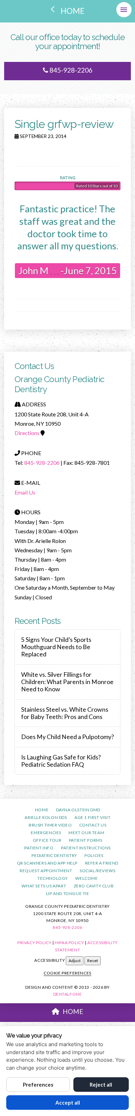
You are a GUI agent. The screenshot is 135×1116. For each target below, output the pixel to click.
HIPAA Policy (69, 942)
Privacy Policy (34, 942)
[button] (124, 9)
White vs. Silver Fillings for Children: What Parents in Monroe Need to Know (67, 682)
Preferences (38, 1084)
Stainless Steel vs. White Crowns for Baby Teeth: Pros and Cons (64, 713)
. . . (53, 270)
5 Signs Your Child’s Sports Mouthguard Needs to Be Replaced (56, 647)
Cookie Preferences (67, 973)
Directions (27, 433)
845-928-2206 (70, 70)
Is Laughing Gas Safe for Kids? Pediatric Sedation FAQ (61, 761)
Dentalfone (67, 994)
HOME (73, 1011)
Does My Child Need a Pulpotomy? (67, 736)
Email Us (25, 492)
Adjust (75, 960)
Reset (92, 960)
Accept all (67, 1102)
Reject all (101, 1084)
